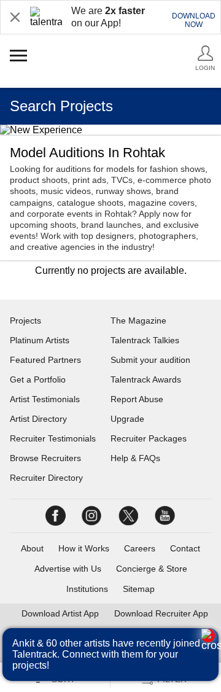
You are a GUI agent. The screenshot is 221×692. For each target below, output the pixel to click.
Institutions (87, 589)
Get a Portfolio (38, 379)
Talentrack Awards (145, 379)
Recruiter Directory (46, 478)
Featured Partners (45, 360)
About (32, 548)
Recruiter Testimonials (53, 438)
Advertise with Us (67, 568)
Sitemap (139, 589)
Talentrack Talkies (144, 340)
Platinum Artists (39, 340)
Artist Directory (38, 419)
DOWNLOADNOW (193, 20)
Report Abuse (136, 399)
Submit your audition (150, 360)
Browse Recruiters (45, 458)
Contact (185, 548)
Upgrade (127, 419)
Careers (139, 548)
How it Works (83, 548)
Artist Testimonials (45, 399)
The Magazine (138, 320)
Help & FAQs (135, 458)
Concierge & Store (151, 568)
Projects (25, 320)
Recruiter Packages (148, 438)
